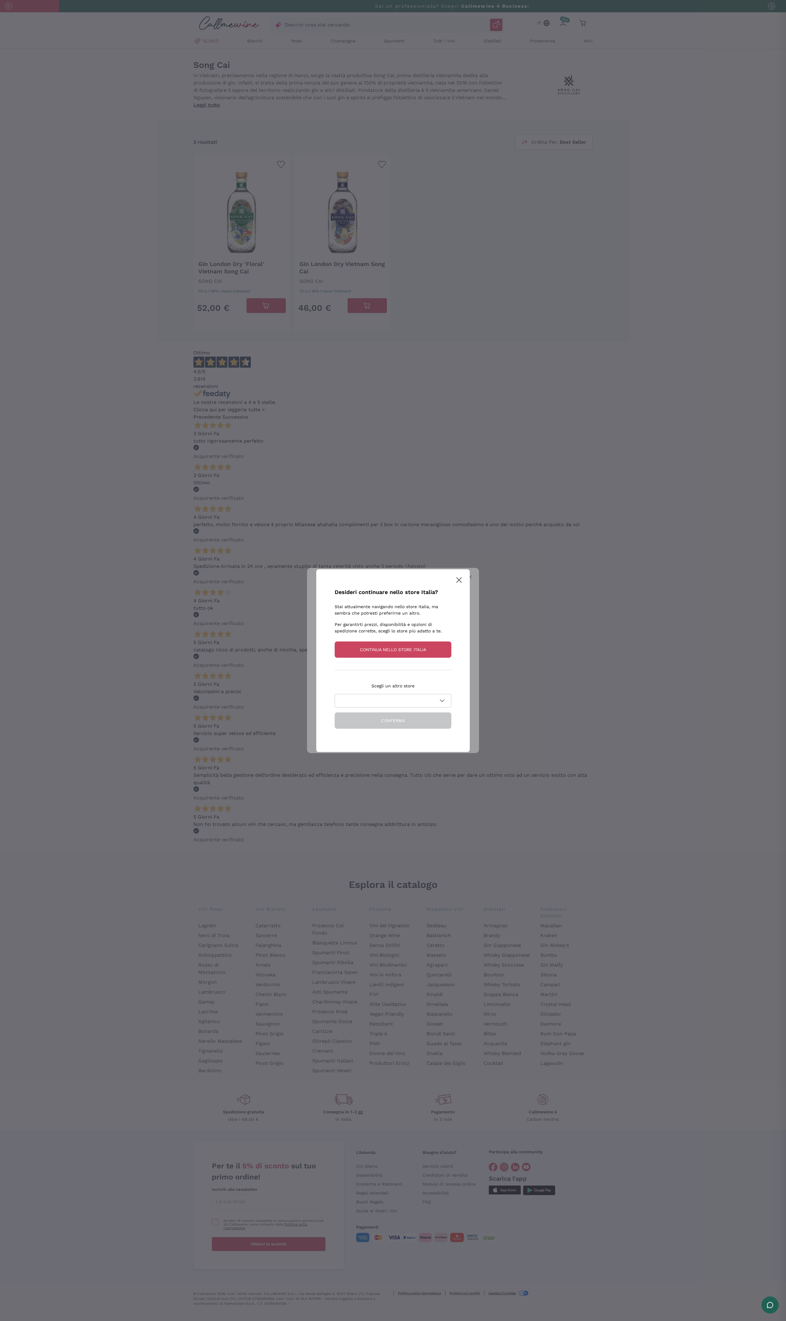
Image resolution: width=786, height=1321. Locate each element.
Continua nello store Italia (393, 649)
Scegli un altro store (393, 685)
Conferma (393, 720)
